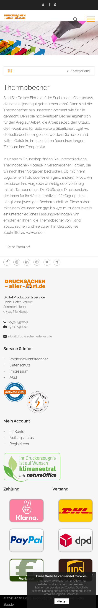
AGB (13, 377)
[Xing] (57, 262)
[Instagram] (16, 262)
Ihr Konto (17, 431)
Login (55, 4)
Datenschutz (20, 365)
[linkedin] (26, 262)
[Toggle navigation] (91, 20)
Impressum (19, 371)
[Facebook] (6, 262)
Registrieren (43, 4)
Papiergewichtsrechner (29, 359)
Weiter (62, 601)
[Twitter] (47, 262)
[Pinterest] (37, 262)
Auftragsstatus (22, 438)
